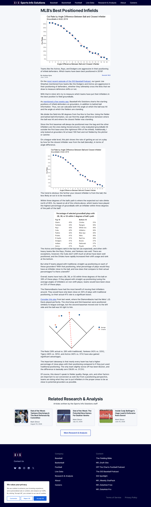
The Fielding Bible (104, 458)
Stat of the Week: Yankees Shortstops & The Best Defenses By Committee (40, 414)
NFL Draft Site (102, 463)
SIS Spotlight (102, 476)
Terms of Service (113, 497)
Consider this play (48, 299)
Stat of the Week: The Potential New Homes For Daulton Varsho (82, 413)
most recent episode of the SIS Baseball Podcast (69, 81)
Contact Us (19, 461)
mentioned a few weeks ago (56, 101)
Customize (13, 498)
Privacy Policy (131, 497)
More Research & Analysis (75, 433)
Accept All (40, 498)
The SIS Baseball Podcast (107, 471)
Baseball (104, 75)
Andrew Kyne (47, 75)
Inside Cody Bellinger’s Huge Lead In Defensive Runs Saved (125, 413)
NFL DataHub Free (104, 485)
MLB (109, 75)
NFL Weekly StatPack (105, 480)
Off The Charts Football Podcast (110, 467)
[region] (26, 492)
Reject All (27, 498)
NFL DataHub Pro (103, 489)
